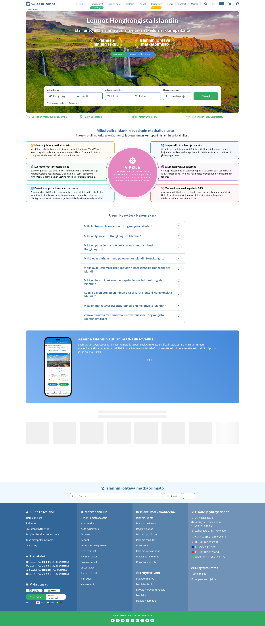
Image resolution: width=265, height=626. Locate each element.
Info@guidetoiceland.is (208, 522)
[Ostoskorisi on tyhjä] (230, 3)
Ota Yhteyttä (33, 545)
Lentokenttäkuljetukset (94, 545)
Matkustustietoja (146, 523)
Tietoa (170, 3)
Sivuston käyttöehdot (38, 528)
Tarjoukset (156, 3)
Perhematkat (88, 551)
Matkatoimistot (145, 578)
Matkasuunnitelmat (147, 556)
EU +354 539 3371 (205, 547)
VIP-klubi (86, 578)
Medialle (141, 595)
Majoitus (86, 534)
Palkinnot (31, 523)
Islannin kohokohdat (148, 551)
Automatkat (88, 523)
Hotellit (130, 3)
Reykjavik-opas (144, 528)
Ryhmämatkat (89, 556)
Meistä (194, 3)
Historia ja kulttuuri (147, 534)
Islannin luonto (145, 517)
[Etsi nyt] (205, 4)
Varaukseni (87, 584)
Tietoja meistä (34, 517)
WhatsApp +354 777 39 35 (210, 557)
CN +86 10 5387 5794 (207, 552)
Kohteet (182, 3)
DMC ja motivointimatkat (150, 589)
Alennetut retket (90, 573)
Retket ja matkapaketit (94, 517)
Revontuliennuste (146, 562)
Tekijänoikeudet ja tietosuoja (42, 534)
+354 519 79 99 (203, 526)
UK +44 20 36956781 (206, 542)
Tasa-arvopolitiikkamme (39, 540)
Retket (82, 3)
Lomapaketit (96, 3)
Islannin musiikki (145, 540)
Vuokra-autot (114, 3)
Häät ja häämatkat (146, 600)
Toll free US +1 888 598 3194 (211, 537)
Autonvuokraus (90, 528)
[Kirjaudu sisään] (237, 3)
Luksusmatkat (89, 562)
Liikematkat (87, 567)
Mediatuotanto (145, 584)
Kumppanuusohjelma (203, 579)
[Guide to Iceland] (40, 4)
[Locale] (213, 3)
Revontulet (142, 545)
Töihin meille (198, 573)
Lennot (142, 3)
